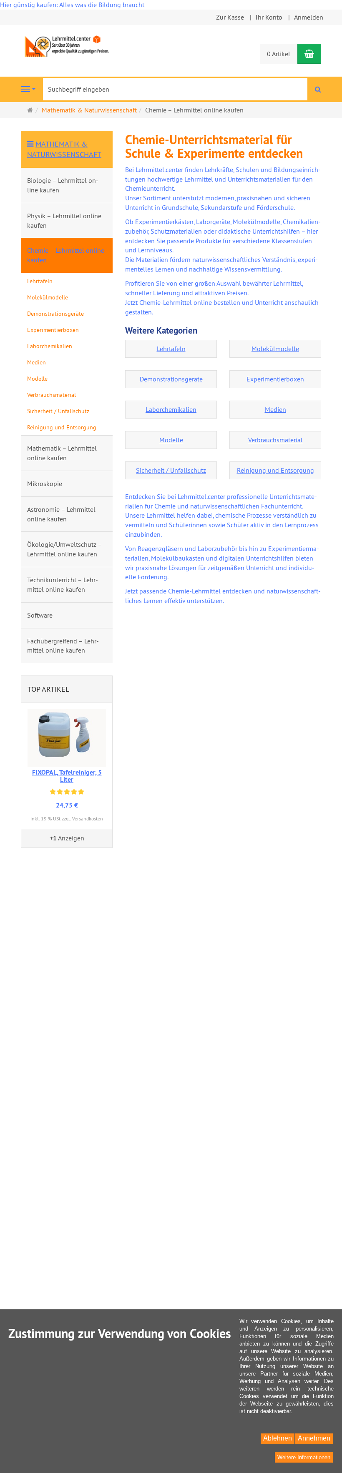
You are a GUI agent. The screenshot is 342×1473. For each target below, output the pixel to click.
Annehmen (314, 1438)
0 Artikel (278, 54)
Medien (275, 409)
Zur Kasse (230, 17)
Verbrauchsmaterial (275, 440)
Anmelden (308, 17)
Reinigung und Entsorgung (275, 470)
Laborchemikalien (171, 409)
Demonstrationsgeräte (171, 379)
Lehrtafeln (171, 348)
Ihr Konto (269, 17)
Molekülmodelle (275, 348)
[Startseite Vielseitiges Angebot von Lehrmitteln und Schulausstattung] (67, 45)
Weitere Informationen (303, 1457)
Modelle (171, 440)
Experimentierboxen (275, 379)
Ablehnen (277, 1438)
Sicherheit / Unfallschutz (171, 470)
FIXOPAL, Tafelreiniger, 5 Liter (67, 776)
